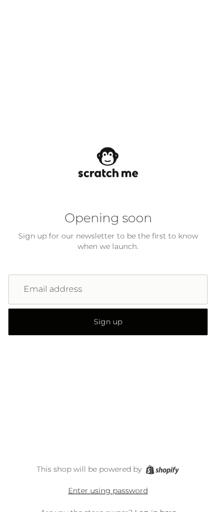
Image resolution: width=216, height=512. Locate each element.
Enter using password (108, 490)
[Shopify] (162, 469)
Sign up (108, 321)
